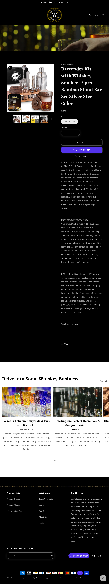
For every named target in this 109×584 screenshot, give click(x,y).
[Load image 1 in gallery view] (17, 119)
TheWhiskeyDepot (19, 578)
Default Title (69, 121)
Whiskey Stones (13, 499)
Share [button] (66, 344)
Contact (42, 523)
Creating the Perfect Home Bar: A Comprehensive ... (77, 423)
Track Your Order (46, 499)
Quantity (64, 127)
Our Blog (43, 511)
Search (42, 505)
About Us (43, 517)
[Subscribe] (51, 555)
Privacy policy (47, 578)
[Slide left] (9, 119)
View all (103, 381)
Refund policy (34, 578)
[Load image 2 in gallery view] (26, 119)
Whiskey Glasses (13, 505)
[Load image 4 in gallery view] (44, 119)
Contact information (76, 578)
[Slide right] (51, 119)
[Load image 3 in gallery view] (35, 119)
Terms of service (60, 578)
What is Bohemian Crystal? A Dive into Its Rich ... (27, 423)
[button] (6, 15)
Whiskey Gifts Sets (14, 511)
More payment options (82, 156)
